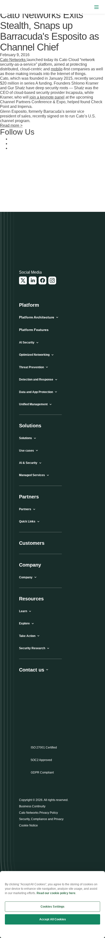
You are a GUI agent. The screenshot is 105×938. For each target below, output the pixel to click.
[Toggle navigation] (96, 7)
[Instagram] (52, 280)
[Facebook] (42, 280)
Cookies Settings (53, 906)
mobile (57, 69)
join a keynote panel (47, 97)
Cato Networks (13, 60)
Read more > (11, 125)
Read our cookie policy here (56, 893)
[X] (23, 280)
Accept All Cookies (52, 919)
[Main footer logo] (42, 242)
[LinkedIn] (33, 280)
